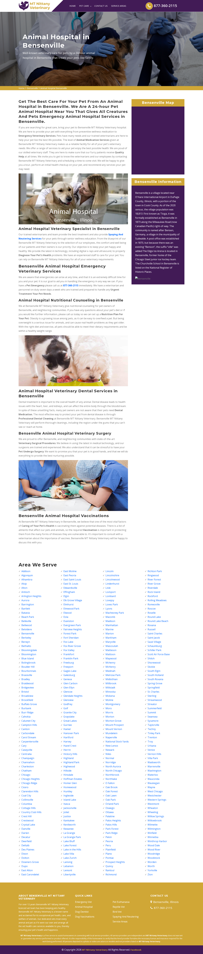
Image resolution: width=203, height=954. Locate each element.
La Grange (69, 833)
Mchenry (110, 662)
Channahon (27, 762)
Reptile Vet (119, 906)
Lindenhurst (112, 583)
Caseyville (26, 749)
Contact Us (101, 5)
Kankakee (68, 820)
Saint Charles (155, 633)
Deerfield (26, 841)
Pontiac (110, 857)
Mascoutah (112, 646)
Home (72, 5)
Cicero (24, 787)
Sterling (152, 695)
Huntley (67, 791)
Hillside (67, 770)
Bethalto (26, 646)
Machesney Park (115, 612)
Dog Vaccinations (84, 916)
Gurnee (67, 725)
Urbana (152, 745)
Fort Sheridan (71, 637)
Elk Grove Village (72, 600)
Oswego (110, 808)
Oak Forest (112, 791)
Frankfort (68, 654)
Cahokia (25, 716)
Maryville (111, 641)
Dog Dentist (82, 911)
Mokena (110, 695)
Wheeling (153, 812)
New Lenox (112, 745)
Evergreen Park (72, 625)
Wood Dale (154, 845)
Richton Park (155, 571)
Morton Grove (113, 720)
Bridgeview (27, 687)
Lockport (111, 592)
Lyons (109, 608)
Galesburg (69, 675)
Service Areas (118, 5)
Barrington (27, 604)
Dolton (25, 857)
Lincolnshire (112, 575)
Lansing (67, 862)
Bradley (25, 679)
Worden (152, 862)
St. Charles (153, 691)
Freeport (68, 666)
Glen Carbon (70, 683)
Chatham (26, 770)
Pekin (109, 837)
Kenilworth (69, 824)
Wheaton (153, 808)
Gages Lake (69, 671)
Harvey (67, 741)
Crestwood (27, 820)
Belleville (26, 621)
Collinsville (27, 799)
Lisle (108, 587)
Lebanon (68, 866)
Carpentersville (29, 741)
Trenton (152, 737)
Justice (67, 816)
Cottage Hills (28, 808)
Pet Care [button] (84, 5)
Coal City (26, 795)
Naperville (111, 737)
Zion (150, 874)
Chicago (25, 774)
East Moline (70, 571)
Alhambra (26, 579)
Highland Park (71, 762)
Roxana (152, 625)
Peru (108, 845)
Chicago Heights (30, 779)
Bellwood (26, 625)
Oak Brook (112, 787)
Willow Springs (156, 816)
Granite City (70, 712)
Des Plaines (27, 849)
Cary (23, 745)
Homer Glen (70, 783)
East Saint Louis (72, 579)
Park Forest (112, 828)
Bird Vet (117, 911)
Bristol (25, 691)
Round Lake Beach (158, 621)
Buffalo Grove (29, 704)
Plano (109, 853)
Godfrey (67, 704)
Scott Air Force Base (159, 654)
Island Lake (69, 799)
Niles (108, 754)
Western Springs (157, 799)
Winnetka (153, 837)
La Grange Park (72, 837)
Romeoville (154, 604)
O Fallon (110, 783)
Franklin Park (70, 658)
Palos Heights (113, 820)
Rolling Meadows (157, 600)
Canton (25, 729)
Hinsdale (68, 774)
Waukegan (154, 783)
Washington (154, 770)
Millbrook (111, 683)
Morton (110, 716)
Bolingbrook (28, 662)
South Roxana (155, 679)
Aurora (25, 600)
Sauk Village (154, 641)
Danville (25, 828)
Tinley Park (154, 733)
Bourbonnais (28, 671)
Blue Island (27, 658)
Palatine (110, 816)
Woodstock (154, 857)
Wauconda (153, 779)
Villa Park (153, 758)
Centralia (26, 754)
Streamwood (155, 700)
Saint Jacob (154, 637)
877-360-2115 (165, 5)
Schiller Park (154, 650)
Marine (110, 629)
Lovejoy (110, 600)
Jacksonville (69, 808)
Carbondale (27, 733)
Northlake (111, 779)
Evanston (68, 621)
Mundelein (111, 733)
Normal (110, 758)
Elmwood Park (71, 608)
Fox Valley (68, 650)
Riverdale (153, 587)
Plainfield (111, 849)
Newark (110, 749)
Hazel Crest (69, 745)
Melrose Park (113, 675)
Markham (111, 637)
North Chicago (114, 770)
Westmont (153, 803)
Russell (151, 629)
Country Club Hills (31, 812)
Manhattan (112, 625)
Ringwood (153, 575)
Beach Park (27, 617)
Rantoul (110, 870)
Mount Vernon (114, 729)
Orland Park (112, 803)
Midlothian (112, 679)
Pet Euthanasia (121, 902)
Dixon (24, 853)
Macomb (110, 617)
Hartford (68, 737)
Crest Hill (26, 816)
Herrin (67, 749)
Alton (24, 587)
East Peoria (69, 575)
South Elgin (154, 671)
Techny (152, 729)
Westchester (155, 795)
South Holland (155, 675)
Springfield (154, 687)
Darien (25, 833)
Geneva (67, 679)
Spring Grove (155, 683)
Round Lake (154, 617)
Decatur (25, 837)
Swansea (152, 716)
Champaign (27, 758)
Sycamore (153, 720)
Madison (110, 621)
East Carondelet (30, 874)
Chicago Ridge (29, 783)
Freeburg (68, 662)
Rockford (153, 596)
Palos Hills (111, 824)
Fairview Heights (72, 629)
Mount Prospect (115, 725)
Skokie (151, 666)
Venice (151, 749)
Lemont (67, 870)
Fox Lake (68, 641)
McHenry (111, 666)
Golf (65, 708)
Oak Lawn (111, 795)
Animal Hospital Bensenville (53, 88)
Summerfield (155, 708)
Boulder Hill (27, 666)
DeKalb (25, 845)
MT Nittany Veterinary (95, 949)
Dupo (24, 866)
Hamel (67, 729)
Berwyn (25, 641)
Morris (109, 712)
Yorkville (152, 870)
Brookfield (27, 700)
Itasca (66, 803)
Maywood (111, 658)
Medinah (110, 671)
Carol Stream (28, 737)
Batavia (25, 612)
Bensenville (32, 88)
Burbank (26, 708)
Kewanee (68, 828)
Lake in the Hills (72, 849)
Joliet (66, 812)
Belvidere (26, 629)
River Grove (154, 583)
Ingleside (68, 795)
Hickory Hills (70, 754)
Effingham (69, 592)
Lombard (111, 596)
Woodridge (154, 853)
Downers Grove (30, 862)
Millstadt (110, 687)
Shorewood (154, 662)
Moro (109, 708)
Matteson (111, 650)
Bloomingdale (29, 650)
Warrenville (154, 766)
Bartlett (25, 608)
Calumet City (28, 720)
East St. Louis (70, 583)
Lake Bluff (69, 841)
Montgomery (113, 704)
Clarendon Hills (29, 791)
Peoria (109, 841)
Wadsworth (154, 762)
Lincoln (110, 571)
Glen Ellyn (68, 687)
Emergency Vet (83, 902)
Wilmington (154, 828)
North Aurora (113, 766)
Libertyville (69, 874)
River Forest (154, 579)
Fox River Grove (72, 646)
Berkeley (26, 637)
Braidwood (27, 683)
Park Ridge (112, 833)
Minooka (110, 691)
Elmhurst (68, 604)
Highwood (69, 766)
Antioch (25, 592)
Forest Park (69, 633)
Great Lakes (70, 720)
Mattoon (110, 654)
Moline (109, 700)
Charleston (27, 766)
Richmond (111, 874)
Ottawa (110, 812)
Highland (68, 758)
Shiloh (151, 658)
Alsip (24, 583)
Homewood (69, 787)
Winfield (152, 833)
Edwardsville (70, 587)
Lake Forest (70, 845)
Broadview (27, 695)
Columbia (26, 803)
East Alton (27, 870)
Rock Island (154, 592)
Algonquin (27, 575)
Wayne (151, 787)
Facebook (135, 949)
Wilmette (153, 824)
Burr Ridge (27, 712)
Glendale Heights (72, 695)
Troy (150, 741)
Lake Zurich (70, 857)
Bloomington (28, 654)
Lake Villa (68, 853)
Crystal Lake (28, 824)
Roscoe (152, 608)
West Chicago (155, 791)
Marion (110, 633)
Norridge (111, 762)
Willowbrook (155, 820)
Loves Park (112, 604)
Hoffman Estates (72, 779)
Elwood (67, 612)
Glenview (68, 700)
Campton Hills (29, 725)
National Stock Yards (117, 741)
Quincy (109, 866)
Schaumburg (155, 646)
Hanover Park (71, 733)
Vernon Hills (154, 754)
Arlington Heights (31, 596)
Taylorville (153, 725)
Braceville (26, 675)
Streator (152, 704)
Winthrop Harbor (157, 841)
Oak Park (111, 799)
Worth (151, 866)
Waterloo (153, 774)
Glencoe (67, 691)
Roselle (152, 612)
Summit (152, 712)
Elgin (66, 596)
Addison (25, 571)
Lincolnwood (113, 579)
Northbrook (112, 774)
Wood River (154, 849)
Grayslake (68, 716)
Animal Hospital (84, 906)
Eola (65, 617)
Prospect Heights (115, 862)
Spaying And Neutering (126, 916)
